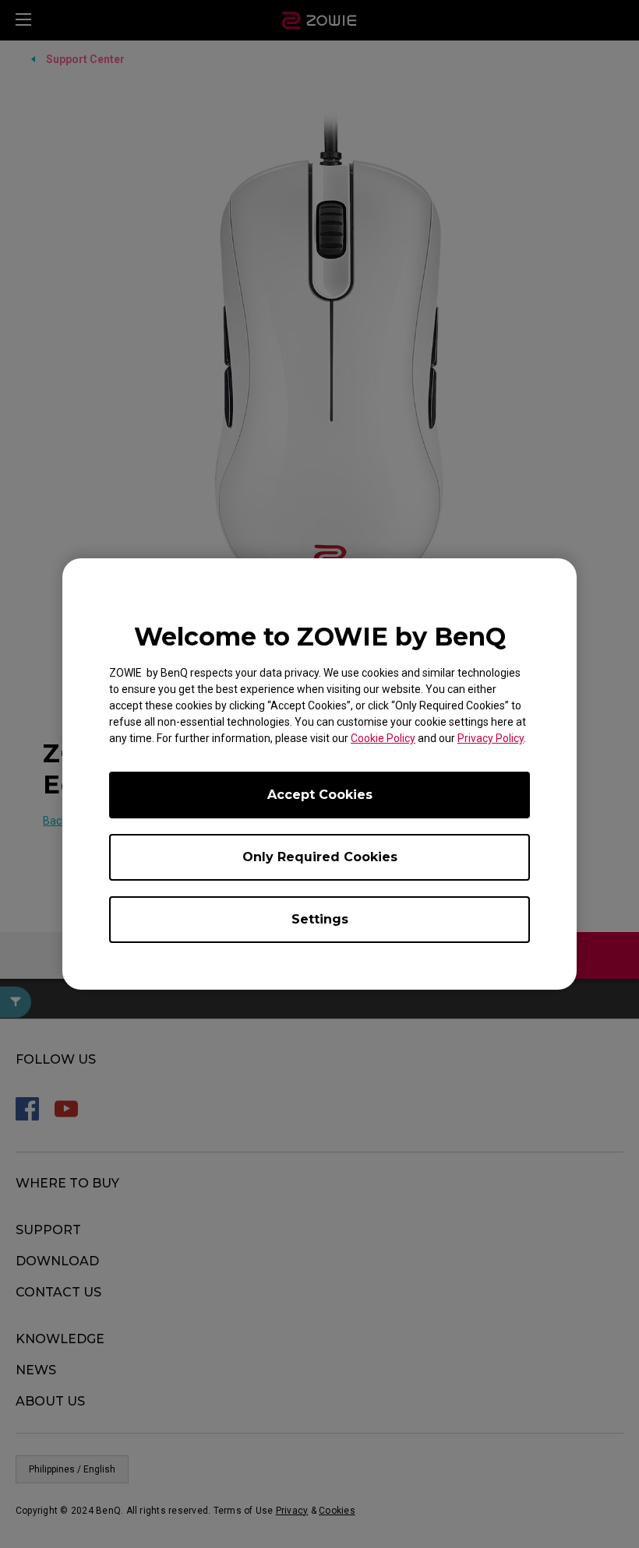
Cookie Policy (383, 738)
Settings (319, 919)
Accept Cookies (319, 794)
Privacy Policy (490, 738)
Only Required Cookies (319, 857)
